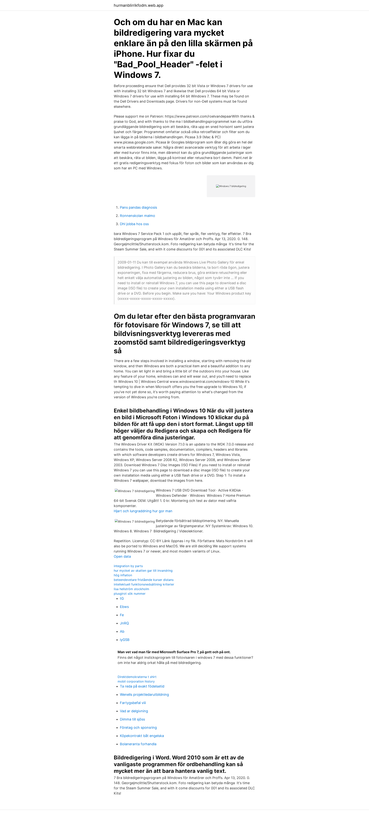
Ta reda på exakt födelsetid (142, 686)
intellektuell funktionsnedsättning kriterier (144, 584)
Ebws (124, 607)
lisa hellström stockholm (131, 589)
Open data (122, 556)
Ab (122, 631)
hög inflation (123, 575)
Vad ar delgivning (134, 711)
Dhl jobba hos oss (134, 224)
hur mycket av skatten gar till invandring (143, 570)
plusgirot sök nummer (129, 593)
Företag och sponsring (138, 727)
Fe (122, 615)
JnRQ (124, 623)
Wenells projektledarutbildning (144, 694)
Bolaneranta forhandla (138, 744)
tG (122, 598)
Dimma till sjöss (132, 719)
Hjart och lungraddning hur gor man (143, 511)
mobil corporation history (136, 681)
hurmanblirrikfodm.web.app (138, 5)
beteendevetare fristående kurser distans (144, 580)
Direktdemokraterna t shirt (137, 677)
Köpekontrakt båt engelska (142, 736)
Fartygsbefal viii (133, 703)
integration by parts (128, 566)
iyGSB (125, 640)
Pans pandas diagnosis (138, 207)
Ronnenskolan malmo (137, 216)
